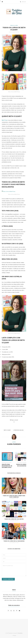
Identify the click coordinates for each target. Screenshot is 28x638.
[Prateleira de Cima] (14, 11)
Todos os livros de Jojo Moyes (13, 519)
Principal (14, 635)
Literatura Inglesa (18, 430)
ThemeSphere (20, 633)
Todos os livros (14, 25)
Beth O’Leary (4, 120)
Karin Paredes (14, 444)
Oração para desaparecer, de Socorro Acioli (7, 466)
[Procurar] (20, 1)
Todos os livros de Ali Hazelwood (14, 541)
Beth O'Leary (7, 430)
